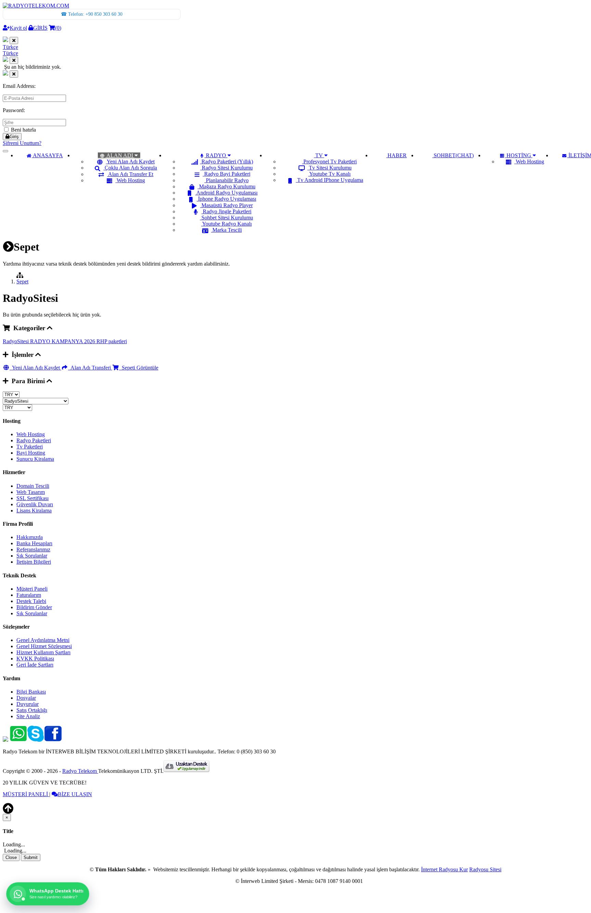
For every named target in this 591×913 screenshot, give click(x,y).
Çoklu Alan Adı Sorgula (131, 168)
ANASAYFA (48, 155)
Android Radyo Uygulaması (227, 193)
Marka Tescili (227, 230)
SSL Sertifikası (32, 498)
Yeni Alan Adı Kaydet (131, 161)
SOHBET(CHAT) (454, 155)
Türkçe (10, 47)
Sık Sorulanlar (31, 556)
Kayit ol (18, 28)
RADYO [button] (216, 155)
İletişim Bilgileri (33, 562)
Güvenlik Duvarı (34, 504)
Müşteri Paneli (32, 589)
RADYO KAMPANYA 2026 (63, 341)
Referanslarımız (33, 549)
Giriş (14, 136)
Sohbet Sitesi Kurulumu (227, 217)
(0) (58, 28)
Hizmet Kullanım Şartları (43, 652)
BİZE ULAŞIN (75, 794)
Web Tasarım (30, 492)
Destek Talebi (31, 601)
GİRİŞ (40, 28)
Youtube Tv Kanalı (330, 174)
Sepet (22, 281)
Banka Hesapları (34, 543)
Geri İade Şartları (34, 665)
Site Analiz (28, 716)
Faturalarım (28, 595)
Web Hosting (131, 180)
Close (11, 857)
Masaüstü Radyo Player (227, 205)
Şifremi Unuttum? (22, 143)
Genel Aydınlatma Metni (42, 640)
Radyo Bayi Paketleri (227, 174)
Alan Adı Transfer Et (130, 174)
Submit (31, 857)
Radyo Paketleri (33, 440)
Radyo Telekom (80, 771)
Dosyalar (26, 698)
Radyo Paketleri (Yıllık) (227, 161)
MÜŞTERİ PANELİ (26, 794)
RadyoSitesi (16, 341)
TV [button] (319, 155)
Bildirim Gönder (34, 607)
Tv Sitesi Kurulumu (330, 168)
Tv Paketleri (29, 446)
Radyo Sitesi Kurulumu (227, 168)
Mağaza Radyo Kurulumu (227, 186)
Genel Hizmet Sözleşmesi (44, 646)
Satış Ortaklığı (31, 710)
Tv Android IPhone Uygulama (330, 180)
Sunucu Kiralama (35, 459)
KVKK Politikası (35, 658)
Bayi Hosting (30, 453)
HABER (397, 155)
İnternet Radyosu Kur (444, 869)
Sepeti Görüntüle (138, 368)
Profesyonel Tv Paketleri (330, 161)
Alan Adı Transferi (90, 368)
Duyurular (27, 704)
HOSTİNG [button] (519, 155)
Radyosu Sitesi (485, 869)
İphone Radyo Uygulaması (227, 199)
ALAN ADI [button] (119, 155)
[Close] (14, 40)
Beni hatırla (23, 130)
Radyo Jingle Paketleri (227, 211)
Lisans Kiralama (34, 510)
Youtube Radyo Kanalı (227, 224)
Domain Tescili (32, 486)
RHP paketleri (111, 341)
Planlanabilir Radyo (227, 180)
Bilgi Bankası (31, 692)
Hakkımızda (29, 537)
